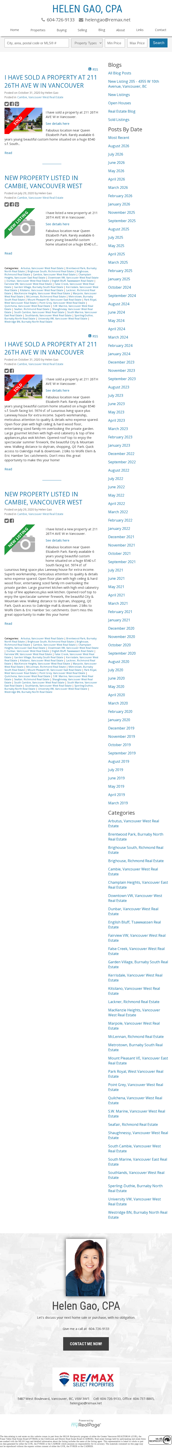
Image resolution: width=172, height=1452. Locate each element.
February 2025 (120, 270)
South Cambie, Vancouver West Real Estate (39, 312)
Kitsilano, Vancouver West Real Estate (42, 290)
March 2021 (118, 603)
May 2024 (116, 320)
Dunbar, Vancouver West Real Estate (28, 280)
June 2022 (116, 486)
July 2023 (115, 395)
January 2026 (119, 204)
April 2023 (116, 420)
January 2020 (119, 719)
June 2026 (116, 162)
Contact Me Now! (86, 1343)
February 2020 (120, 711)
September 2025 (122, 220)
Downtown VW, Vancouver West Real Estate (73, 277)
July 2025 (115, 237)
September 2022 (122, 461)
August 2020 (118, 661)
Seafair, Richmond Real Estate (32, 309)
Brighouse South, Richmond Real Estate (51, 271)
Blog (101, 30)
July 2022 (115, 478)
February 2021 (120, 611)
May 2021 (116, 586)
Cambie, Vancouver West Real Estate (40, 97)
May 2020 (116, 686)
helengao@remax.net (86, 1403)
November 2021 (121, 545)
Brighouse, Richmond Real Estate (136, 860)
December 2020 (121, 628)
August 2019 (118, 761)
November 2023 (121, 370)
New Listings (119, 94)
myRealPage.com (86, 1425)
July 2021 (115, 570)
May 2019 (116, 786)
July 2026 (115, 154)
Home (14, 30)
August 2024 (118, 303)
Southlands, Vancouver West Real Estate (48, 315)
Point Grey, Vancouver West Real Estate (62, 302)
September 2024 (122, 295)
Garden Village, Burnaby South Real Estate (39, 287)
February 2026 (120, 195)
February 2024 (120, 345)
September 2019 (122, 753)
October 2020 (119, 644)
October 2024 (119, 287)
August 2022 (118, 470)
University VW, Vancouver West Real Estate (63, 318)
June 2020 (116, 678)
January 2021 (119, 620)
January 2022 (119, 528)
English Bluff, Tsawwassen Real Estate (73, 280)
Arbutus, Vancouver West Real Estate (42, 268)
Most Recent (118, 137)
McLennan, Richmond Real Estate (46, 296)
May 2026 (116, 170)
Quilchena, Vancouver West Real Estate (27, 306)
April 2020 (116, 694)
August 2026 (118, 145)
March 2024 (118, 337)
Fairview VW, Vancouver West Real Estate (28, 283)
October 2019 (119, 744)
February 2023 (120, 437)
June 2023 (116, 403)
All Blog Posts (119, 73)
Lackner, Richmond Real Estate (133, 1001)
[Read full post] (23, 121)
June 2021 (116, 578)
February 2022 (120, 520)
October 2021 (119, 553)
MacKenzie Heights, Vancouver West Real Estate (42, 293)
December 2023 (121, 362)
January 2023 (119, 445)
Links (140, 30)
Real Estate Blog (121, 111)
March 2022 (118, 511)
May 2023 (116, 412)
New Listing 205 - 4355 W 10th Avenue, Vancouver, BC (133, 84)
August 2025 (118, 229)
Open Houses (119, 102)
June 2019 (116, 778)
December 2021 (121, 536)
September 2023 (122, 378)
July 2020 (115, 669)
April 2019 (116, 794)
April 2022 (116, 503)
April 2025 (116, 254)
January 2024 (119, 353)
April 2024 (116, 328)
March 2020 (118, 703)
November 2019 (121, 736)
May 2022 (116, 495)
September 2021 (122, 561)
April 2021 (116, 595)
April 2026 (116, 179)
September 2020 (122, 653)
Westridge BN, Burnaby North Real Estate (28, 321)
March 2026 (118, 187)
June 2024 (116, 312)
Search (158, 43)
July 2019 (115, 769)
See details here (57, 123)
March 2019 (118, 803)
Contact (160, 30)
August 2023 (118, 387)
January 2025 (119, 279)
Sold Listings (118, 119)
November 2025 (121, 212)
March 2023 (118, 428)
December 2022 (121, 453)
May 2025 (116, 245)
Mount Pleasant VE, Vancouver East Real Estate (55, 299)
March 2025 (118, 262)
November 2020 (121, 636)
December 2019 (121, 728)
